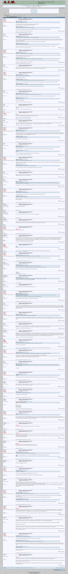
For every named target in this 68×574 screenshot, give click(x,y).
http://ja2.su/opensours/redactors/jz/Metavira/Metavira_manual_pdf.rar (26, 214)
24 (45, 17)
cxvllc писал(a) (25, 21)
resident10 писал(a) (25, 492)
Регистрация (43, 2)
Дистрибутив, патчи (34, 9)
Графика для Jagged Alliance (19, 282)
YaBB (29, 573)
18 (19, 567)
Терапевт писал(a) (25, 36)
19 (20, 567)
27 (48, 17)
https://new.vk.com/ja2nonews (19, 250)
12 (34, 17)
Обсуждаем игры (7, 15)
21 (22, 567)
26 (47, 17)
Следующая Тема (62, 570)
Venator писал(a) (25, 391)
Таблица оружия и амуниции (34, 11)
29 (50, 17)
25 (46, 17)
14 (36, 17)
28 (49, 17)
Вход (39, 2)
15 (37, 17)
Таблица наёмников (34, 12)
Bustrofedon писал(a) (26, 255)
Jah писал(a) (24, 52)
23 (24, 567)
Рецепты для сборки (34, 10)
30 (51, 17)
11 (33, 17)
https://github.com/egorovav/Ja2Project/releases (21, 273)
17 (39, 17)
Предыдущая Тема (57, 570)
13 (35, 17)
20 (21, 567)
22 (23, 567)
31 (52, 17)
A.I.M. (5, 14)
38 (54, 17)
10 (32, 17)
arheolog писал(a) (25, 452)
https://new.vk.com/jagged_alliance (19, 251)
